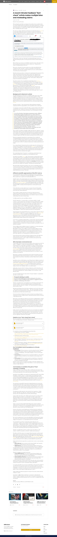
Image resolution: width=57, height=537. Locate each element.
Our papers (15, 4)
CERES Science (7, 524)
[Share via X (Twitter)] (15, 484)
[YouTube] (44, 1)
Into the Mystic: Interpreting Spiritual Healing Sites (14, 502)
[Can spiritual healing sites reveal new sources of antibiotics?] (15, 496)
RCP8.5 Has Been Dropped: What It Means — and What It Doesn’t (28, 502)
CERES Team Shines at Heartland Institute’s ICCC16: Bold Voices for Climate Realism (41, 502)
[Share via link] (19, 484)
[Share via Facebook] (13, 484)
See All (47, 491)
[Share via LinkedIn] (17, 484)
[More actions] (43, 10)
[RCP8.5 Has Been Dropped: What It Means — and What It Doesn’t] (28, 496)
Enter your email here (24, 525)
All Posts (10, 4)
